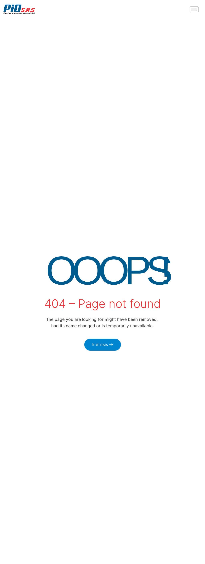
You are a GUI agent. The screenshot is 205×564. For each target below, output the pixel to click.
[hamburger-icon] (194, 9)
